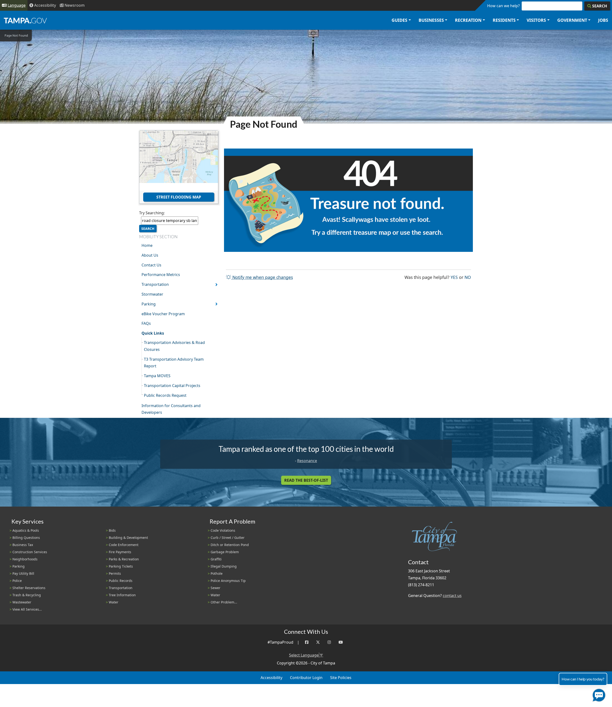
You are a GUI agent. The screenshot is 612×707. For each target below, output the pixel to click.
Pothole (217, 573)
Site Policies (340, 677)
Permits (115, 573)
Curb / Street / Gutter (228, 537)
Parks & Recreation (124, 559)
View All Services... (27, 609)
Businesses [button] (431, 20)
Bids (112, 530)
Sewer (215, 587)
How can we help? (503, 5)
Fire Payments (120, 552)
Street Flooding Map (178, 197)
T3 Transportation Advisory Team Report (174, 363)
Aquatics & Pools (25, 530)
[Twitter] (318, 642)
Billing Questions (26, 537)
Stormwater (152, 294)
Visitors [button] (536, 20)
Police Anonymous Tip (228, 580)
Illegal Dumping (224, 566)
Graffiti (216, 559)
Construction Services (29, 552)
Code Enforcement (123, 544)
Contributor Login (306, 677)
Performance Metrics (161, 274)
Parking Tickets (121, 566)
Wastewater (21, 602)
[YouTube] (341, 642)
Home (147, 245)
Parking (149, 304)
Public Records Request (165, 395)
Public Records (120, 580)
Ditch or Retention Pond (230, 544)
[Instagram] (329, 642)
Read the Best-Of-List (306, 480)
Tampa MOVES (157, 375)
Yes (454, 277)
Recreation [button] (468, 20)
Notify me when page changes (262, 277)
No (467, 277)
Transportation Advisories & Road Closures (174, 346)
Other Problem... (224, 602)
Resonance (307, 460)
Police (17, 580)
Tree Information (122, 595)
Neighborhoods (25, 559)
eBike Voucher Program (163, 313)
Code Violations (223, 530)
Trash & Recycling (26, 595)
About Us (150, 255)
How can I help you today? (583, 679)
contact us (452, 595)
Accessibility (271, 677)
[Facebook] (306, 642)
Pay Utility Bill (23, 573)
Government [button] (572, 20)
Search (147, 228)
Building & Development (128, 537)
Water (113, 602)
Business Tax (22, 544)
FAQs (146, 323)
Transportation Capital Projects (172, 385)
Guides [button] (399, 20)
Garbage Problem (225, 552)
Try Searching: (152, 212)
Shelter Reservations (28, 587)
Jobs (603, 20)
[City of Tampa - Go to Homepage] (25, 20)
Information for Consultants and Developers (171, 409)
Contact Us (151, 265)
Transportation (155, 284)
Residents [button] (504, 20)
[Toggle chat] (598, 694)
